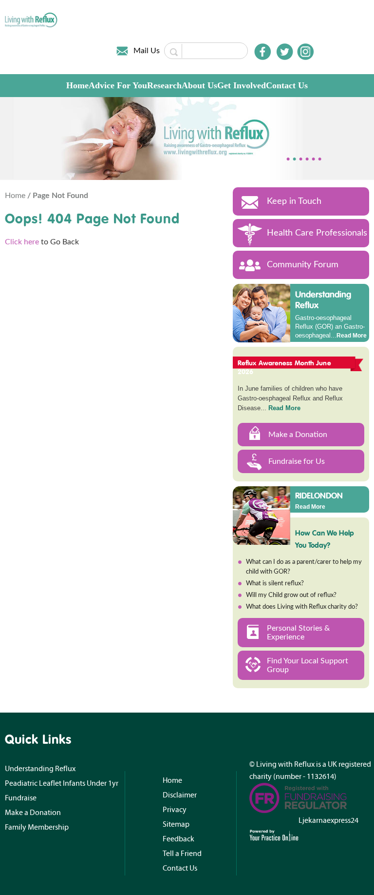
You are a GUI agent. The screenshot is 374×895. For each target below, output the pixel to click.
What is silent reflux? (275, 583)
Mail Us (146, 51)
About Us (199, 85)
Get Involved (241, 85)
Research (164, 85)
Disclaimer (180, 795)
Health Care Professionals (317, 233)
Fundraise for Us (296, 461)
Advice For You (118, 85)
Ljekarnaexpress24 (328, 820)
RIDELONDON (319, 495)
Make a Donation (297, 434)
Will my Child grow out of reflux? (291, 595)
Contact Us (287, 85)
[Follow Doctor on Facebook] (262, 51)
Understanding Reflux (323, 300)
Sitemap (176, 824)
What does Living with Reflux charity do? (302, 607)
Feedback (178, 839)
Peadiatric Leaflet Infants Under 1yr (61, 783)
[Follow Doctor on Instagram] (305, 51)
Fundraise (21, 798)
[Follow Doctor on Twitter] (285, 51)
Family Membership (37, 827)
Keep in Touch (294, 201)
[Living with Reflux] (31, 19)
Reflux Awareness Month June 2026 (284, 367)
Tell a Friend (182, 853)
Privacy (175, 809)
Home (77, 85)
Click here (22, 242)
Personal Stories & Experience (298, 632)
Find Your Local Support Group (307, 665)
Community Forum (302, 264)
